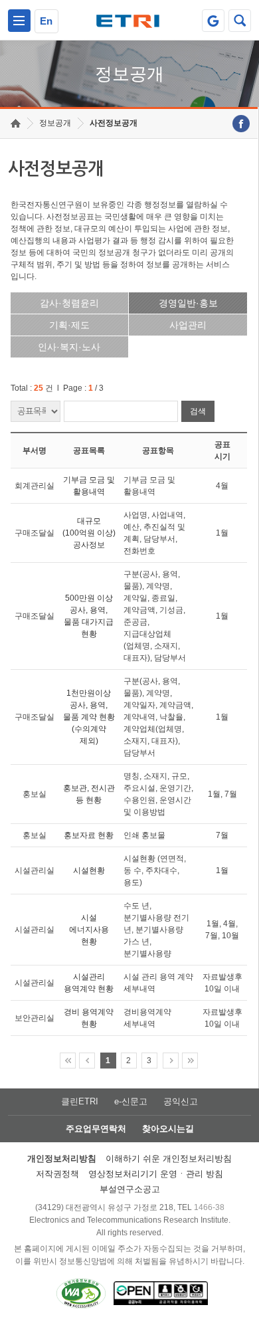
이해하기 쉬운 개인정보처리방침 (169, 1159)
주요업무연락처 (96, 1129)
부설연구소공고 (130, 1189)
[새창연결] (241, 123)
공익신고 (180, 1101)
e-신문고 (130, 1101)
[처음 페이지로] (68, 1061)
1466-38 (209, 1207)
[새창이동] (213, 20)
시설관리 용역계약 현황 (89, 982)
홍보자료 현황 (89, 835)
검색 (198, 411)
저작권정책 (57, 1174)
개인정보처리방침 (61, 1159)
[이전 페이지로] (87, 1061)
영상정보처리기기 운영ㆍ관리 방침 (155, 1174)
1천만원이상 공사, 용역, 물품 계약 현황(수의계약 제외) (89, 717)
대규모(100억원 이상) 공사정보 (89, 533)
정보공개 (55, 123)
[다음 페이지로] (171, 1061)
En (46, 21)
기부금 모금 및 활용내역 (89, 485)
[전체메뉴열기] (19, 20)
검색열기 (239, 20)
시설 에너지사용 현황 (89, 929)
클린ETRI (79, 1101)
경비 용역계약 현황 (89, 1018)
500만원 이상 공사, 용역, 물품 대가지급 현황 (89, 616)
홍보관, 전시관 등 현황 (89, 794)
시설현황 (89, 870)
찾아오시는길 (168, 1129)
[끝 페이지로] (190, 1061)
